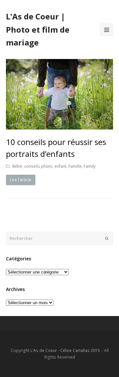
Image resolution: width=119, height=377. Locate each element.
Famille (75, 166)
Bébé (17, 166)
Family (90, 166)
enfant (60, 166)
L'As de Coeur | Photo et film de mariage (37, 29)
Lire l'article (20, 180)
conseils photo (38, 166)
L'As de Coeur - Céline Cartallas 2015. (65, 350)
